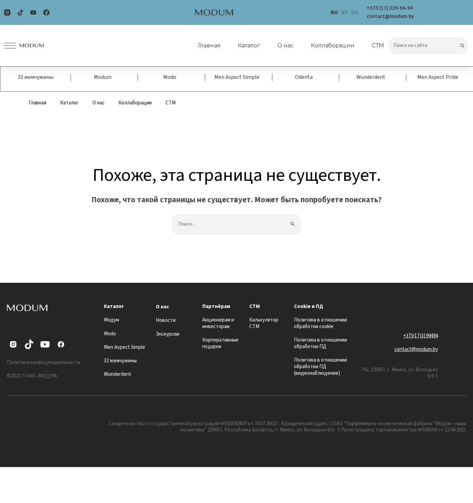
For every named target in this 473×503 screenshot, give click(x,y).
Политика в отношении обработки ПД (320, 343)
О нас (285, 45)
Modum (102, 77)
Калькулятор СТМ (263, 323)
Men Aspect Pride (437, 77)
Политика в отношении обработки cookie (320, 323)
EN (354, 12)
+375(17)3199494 (420, 335)
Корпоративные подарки (220, 343)
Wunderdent (370, 77)
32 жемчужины (35, 77)
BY (344, 12)
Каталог (249, 45)
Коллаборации (333, 45)
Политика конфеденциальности (43, 362)
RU (334, 12)
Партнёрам (216, 306)
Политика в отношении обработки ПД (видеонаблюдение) (320, 366)
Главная (209, 45)
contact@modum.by (416, 349)
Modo (169, 77)
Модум (111, 320)
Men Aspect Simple (236, 77)
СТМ (378, 45)
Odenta (304, 77)
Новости (166, 320)
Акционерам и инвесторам (218, 323)
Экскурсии (167, 334)
